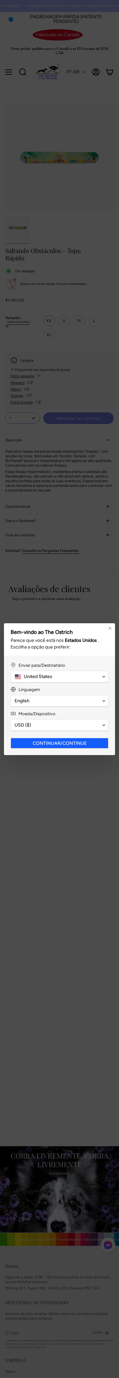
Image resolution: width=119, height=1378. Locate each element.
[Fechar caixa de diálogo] (110, 628)
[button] (59, 677)
